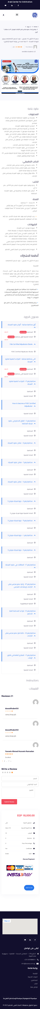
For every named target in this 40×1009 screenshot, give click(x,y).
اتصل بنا (6, 998)
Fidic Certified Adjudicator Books (21, 344)
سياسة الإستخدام (16, 998)
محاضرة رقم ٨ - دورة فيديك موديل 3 (20, 501)
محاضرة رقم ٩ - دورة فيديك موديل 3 (20, 520)
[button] (17, 14)
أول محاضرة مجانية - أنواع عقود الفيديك (22, 324)
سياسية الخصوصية (30, 998)
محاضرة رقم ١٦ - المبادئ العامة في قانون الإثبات (21, 656)
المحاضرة (26, 332)
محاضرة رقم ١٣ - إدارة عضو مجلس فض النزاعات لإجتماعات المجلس (22, 585)
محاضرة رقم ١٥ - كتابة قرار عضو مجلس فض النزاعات (20, 634)
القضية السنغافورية (26, 603)
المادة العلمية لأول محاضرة (20, 336)
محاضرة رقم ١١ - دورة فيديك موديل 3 (20, 550)
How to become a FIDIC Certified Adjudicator (24, 405)
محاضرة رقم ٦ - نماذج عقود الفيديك (20, 462)
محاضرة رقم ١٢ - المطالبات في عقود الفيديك (20, 564)
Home (35, 26)
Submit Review (9, 801)
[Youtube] (4, 5)
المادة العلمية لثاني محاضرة (20, 373)
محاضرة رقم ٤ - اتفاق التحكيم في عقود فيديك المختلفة (22, 422)
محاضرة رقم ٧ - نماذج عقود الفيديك (20, 481)
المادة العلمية (28, 396)
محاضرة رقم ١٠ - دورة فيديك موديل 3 (20, 535)
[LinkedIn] (11, 5)
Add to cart (29, 887)
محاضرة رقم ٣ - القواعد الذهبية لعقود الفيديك (22, 383)
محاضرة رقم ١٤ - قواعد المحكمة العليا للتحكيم (22, 612)
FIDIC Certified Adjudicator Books (22, 351)
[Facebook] (17, 5)
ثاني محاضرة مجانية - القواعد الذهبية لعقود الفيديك (20, 360)
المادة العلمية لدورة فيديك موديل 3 (21, 513)
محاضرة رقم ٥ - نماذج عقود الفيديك (20, 443)
